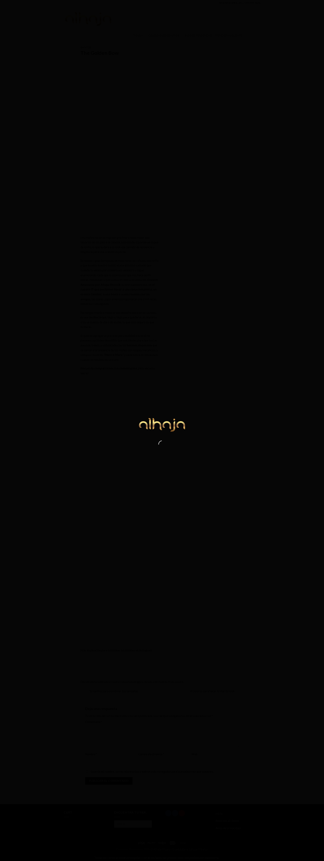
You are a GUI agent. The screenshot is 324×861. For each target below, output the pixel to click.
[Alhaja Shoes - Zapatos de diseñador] (162, 424)
